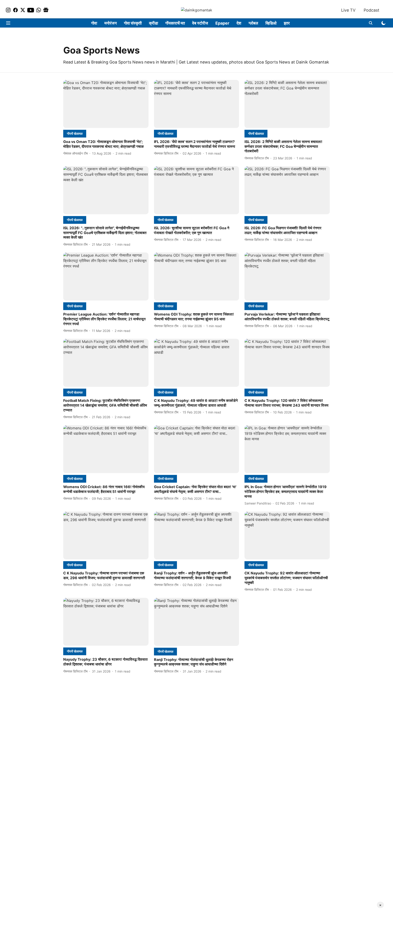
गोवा (94, 23)
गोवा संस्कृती (133, 23)
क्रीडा (153, 23)
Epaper (222, 23)
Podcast (371, 10)
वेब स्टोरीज (200, 23)
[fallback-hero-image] (106, 104)
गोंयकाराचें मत (175, 23)
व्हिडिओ (271, 23)
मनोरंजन (110, 23)
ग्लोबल (253, 23)
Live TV (348, 10)
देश (239, 23)
